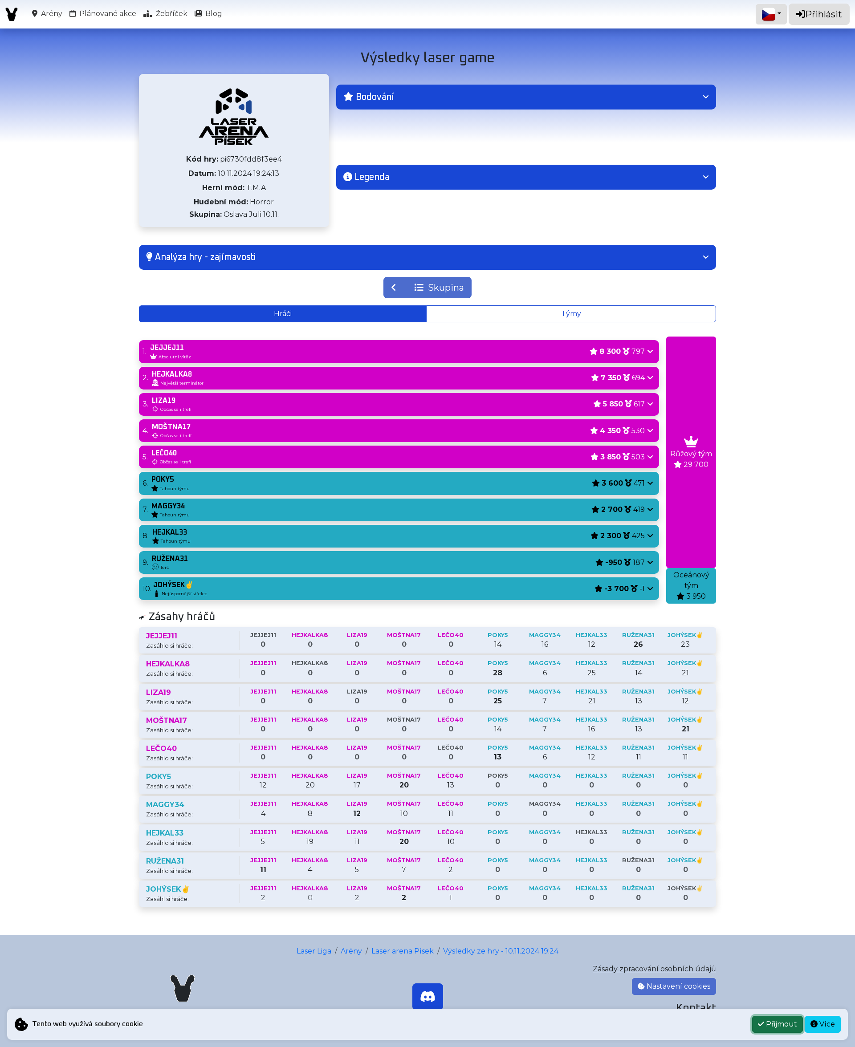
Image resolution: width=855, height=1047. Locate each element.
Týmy (571, 313)
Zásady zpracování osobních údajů (654, 969)
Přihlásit (823, 14)
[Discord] (427, 996)
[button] (526, 97)
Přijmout (780, 1024)
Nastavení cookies (677, 986)
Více (826, 1024)
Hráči (283, 313)
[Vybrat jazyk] (771, 14)
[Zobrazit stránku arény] (233, 116)
